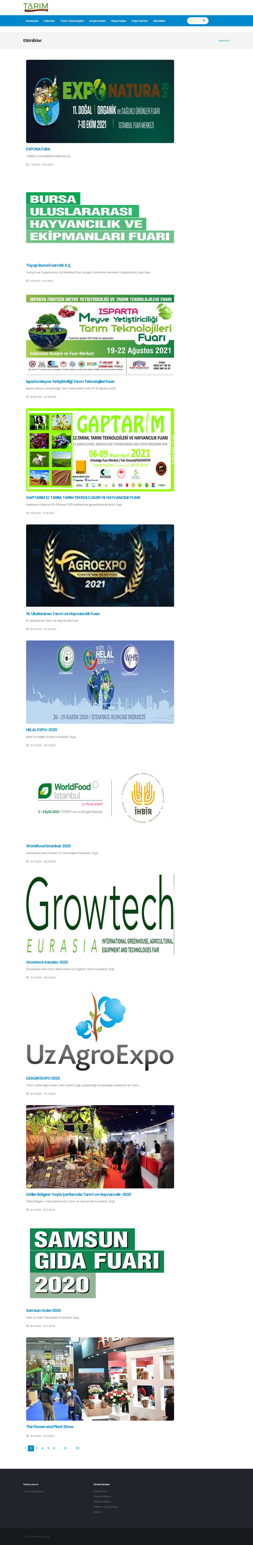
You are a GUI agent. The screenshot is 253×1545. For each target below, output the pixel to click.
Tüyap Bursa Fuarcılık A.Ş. (48, 265)
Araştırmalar (97, 21)
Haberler (49, 21)
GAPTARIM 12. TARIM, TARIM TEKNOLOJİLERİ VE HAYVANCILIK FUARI (83, 497)
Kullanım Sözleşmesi (106, 1506)
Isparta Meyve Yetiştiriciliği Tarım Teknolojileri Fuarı (70, 381)
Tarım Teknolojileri (72, 21)
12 (65, 1448)
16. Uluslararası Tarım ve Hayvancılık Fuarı (63, 613)
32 (77, 1448)
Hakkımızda (100, 1491)
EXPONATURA (38, 149)
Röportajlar (118, 21)
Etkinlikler (159, 21)
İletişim (98, 1512)
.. (59, 1448)
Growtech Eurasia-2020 (47, 962)
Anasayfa (32, 21)
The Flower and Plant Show (49, 1426)
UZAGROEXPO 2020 (43, 1078)
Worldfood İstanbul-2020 (48, 846)
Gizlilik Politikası (102, 1501)
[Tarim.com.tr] (35, 7)
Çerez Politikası (102, 1496)
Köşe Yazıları (140, 21)
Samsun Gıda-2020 (43, 1310)
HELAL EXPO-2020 (41, 729)
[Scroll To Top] (246, 1541)
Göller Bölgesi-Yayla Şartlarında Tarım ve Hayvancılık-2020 (78, 1194)
